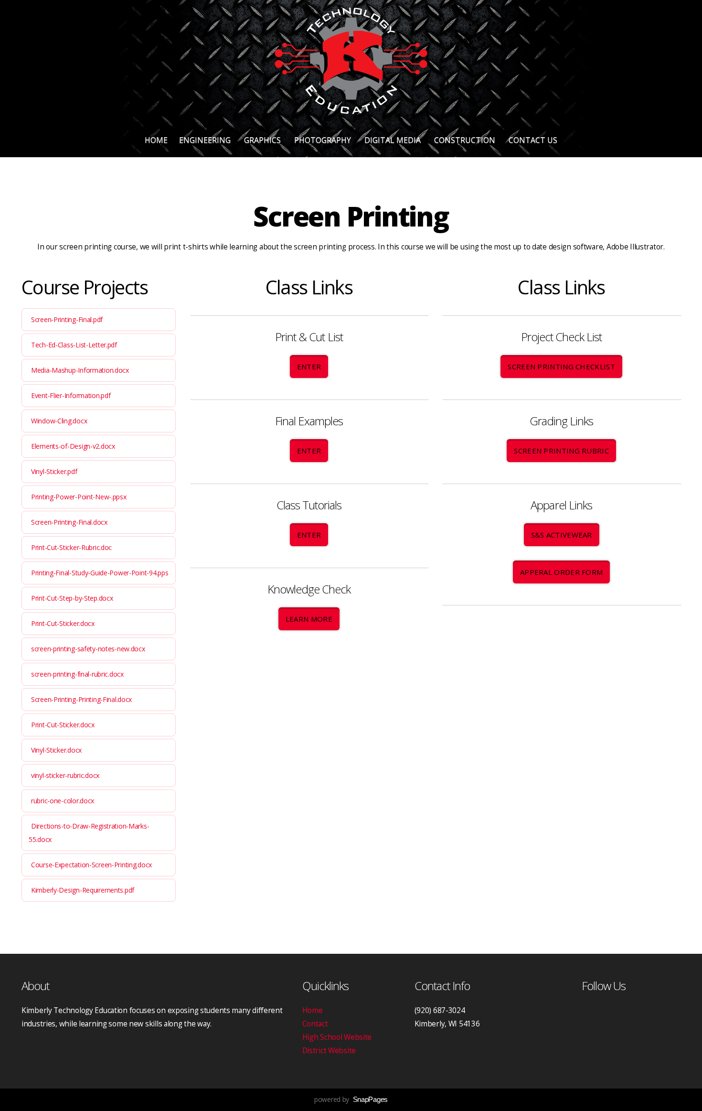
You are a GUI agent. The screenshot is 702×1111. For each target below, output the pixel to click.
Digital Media (393, 140)
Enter (309, 366)
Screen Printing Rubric (561, 450)
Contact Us (533, 140)
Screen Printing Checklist (561, 366)
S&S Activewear (561, 534)
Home (156, 140)
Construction (465, 140)
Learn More (309, 619)
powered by (351, 1099)
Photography (323, 140)
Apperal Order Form (561, 572)
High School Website (337, 1037)
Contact (315, 1024)
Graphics (263, 140)
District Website (329, 1051)
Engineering (206, 140)
